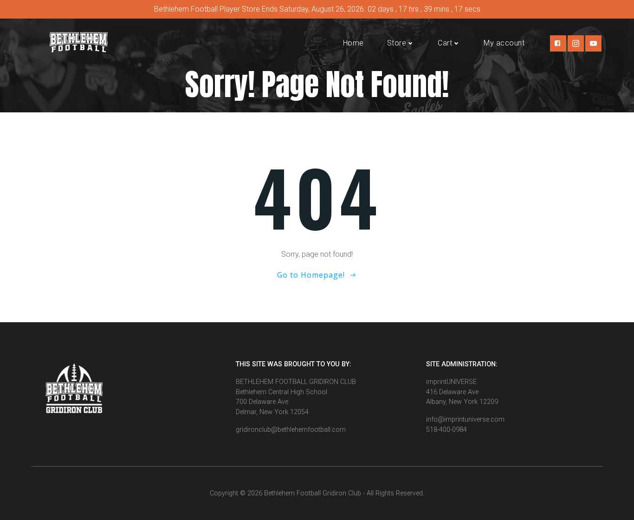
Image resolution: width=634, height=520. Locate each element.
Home (353, 43)
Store (397, 43)
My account (504, 43)
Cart (445, 43)
